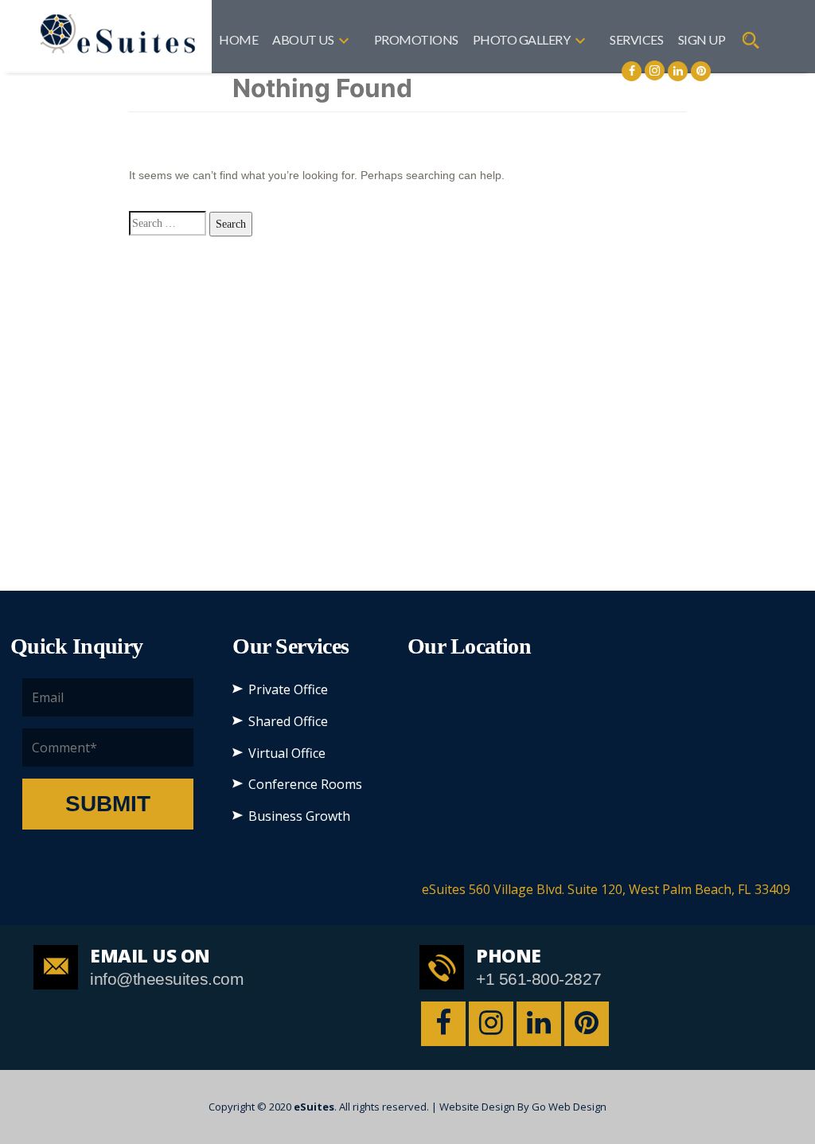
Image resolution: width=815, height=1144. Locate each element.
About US (302, 39)
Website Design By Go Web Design (522, 1106)
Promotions (416, 39)
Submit (107, 803)
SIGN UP (702, 39)
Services (636, 39)
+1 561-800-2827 (538, 979)
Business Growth (299, 816)
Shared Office (288, 721)
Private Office (288, 689)
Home (238, 39)
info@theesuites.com (167, 979)
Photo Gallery (522, 39)
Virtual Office (287, 753)
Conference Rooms (305, 784)
